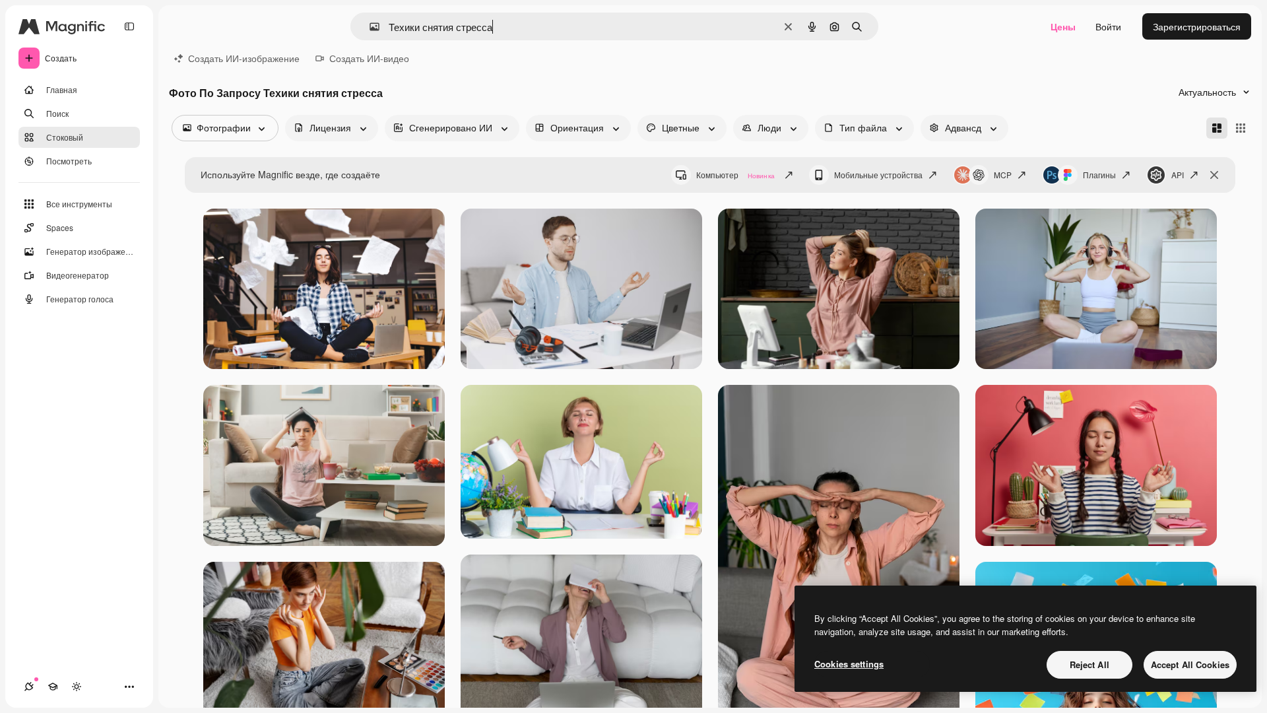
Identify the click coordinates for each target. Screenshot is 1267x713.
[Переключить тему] (76, 686)
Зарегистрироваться (1197, 26)
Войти (1108, 26)
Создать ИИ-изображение (244, 58)
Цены (1063, 26)
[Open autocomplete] (369, 27)
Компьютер (735, 174)
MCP (1003, 174)
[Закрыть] (1214, 175)
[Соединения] (29, 686)
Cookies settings (849, 664)
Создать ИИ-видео (369, 58)
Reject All (1089, 664)
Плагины (1099, 174)
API (1177, 174)
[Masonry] (1216, 128)
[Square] (1240, 128)
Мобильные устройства (878, 174)
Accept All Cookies (1190, 664)
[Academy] (52, 686)
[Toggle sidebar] (129, 26)
